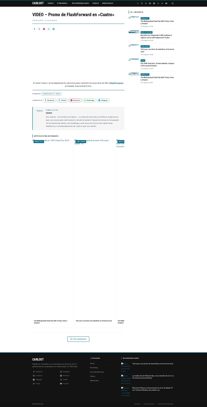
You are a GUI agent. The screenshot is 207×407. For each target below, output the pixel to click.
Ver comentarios (79, 339)
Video (58, 94)
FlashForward (47, 94)
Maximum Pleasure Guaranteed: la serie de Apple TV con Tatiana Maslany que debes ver (152, 389)
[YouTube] (166, 3)
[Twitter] (158, 3)
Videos (95, 3)
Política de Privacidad (165, 404)
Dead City (38, 141)
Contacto (137, 404)
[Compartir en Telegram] (54, 29)
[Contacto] (146, 3)
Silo (142, 60)
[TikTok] (162, 3)
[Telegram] (154, 3)
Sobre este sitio (149, 404)
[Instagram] (142, 3)
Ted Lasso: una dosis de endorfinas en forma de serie (94, 321)
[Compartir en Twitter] (39, 29)
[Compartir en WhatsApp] (49, 29)
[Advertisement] (152, 123)
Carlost (38, 359)
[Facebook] (138, 3)
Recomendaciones (80, 3)
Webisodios (107, 3)
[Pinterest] (150, 3)
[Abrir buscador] (173, 3)
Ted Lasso (80, 141)
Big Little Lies (146, 32)
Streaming (62, 3)
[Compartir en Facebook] (34, 29)
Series (51, 3)
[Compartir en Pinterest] (44, 29)
